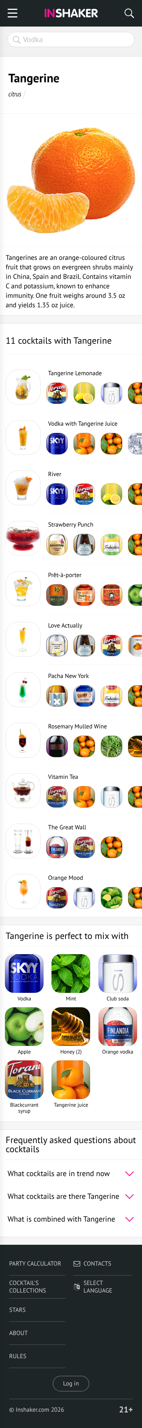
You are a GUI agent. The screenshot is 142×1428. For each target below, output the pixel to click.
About (18, 1333)
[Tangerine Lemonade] (23, 387)
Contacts (97, 1264)
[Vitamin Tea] (23, 790)
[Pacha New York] (23, 689)
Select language (98, 1286)
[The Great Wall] (23, 841)
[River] (23, 487)
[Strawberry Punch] (23, 538)
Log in (71, 1383)
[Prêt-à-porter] (23, 588)
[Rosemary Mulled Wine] (23, 740)
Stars (17, 1310)
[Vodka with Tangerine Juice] (23, 437)
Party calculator (35, 1264)
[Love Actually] (23, 639)
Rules (17, 1356)
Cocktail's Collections (27, 1286)
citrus (14, 94)
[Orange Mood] (23, 891)
